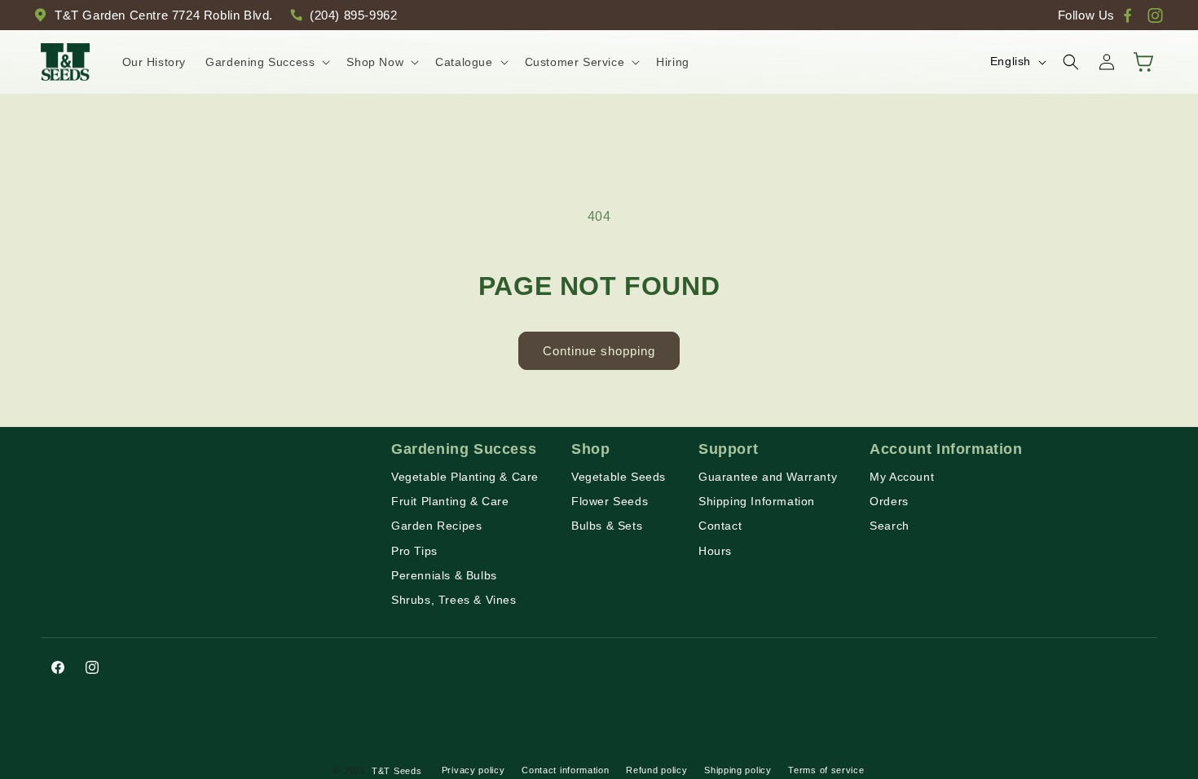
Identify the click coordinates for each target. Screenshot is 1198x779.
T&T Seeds (396, 771)
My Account (902, 476)
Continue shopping (599, 351)
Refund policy (656, 770)
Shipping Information (756, 501)
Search (890, 525)
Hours (715, 550)
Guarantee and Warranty (767, 476)
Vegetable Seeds (618, 476)
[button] (266, 62)
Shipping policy (738, 770)
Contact (720, 525)
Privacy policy (473, 770)
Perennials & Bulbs (444, 575)
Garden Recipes (436, 525)
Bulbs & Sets (606, 525)
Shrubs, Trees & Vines (454, 599)
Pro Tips (414, 550)
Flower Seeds (609, 501)
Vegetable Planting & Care (465, 476)
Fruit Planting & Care (450, 501)
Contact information (565, 770)
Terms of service (826, 770)
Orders (889, 501)
